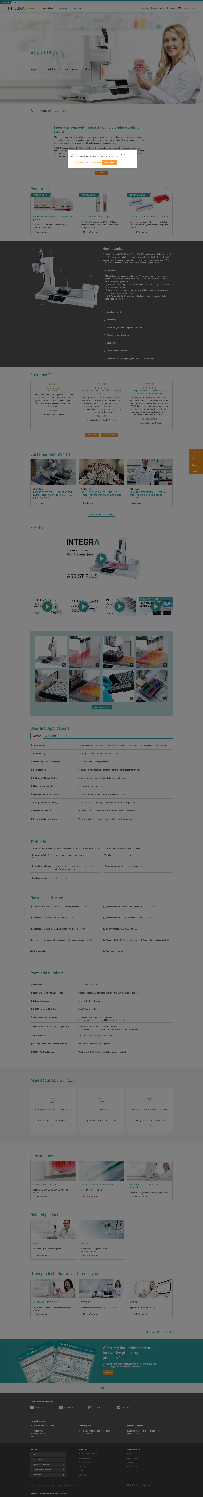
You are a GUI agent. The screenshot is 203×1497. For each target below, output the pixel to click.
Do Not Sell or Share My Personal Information (88, 162)
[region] (102, 159)
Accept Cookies (109, 162)
